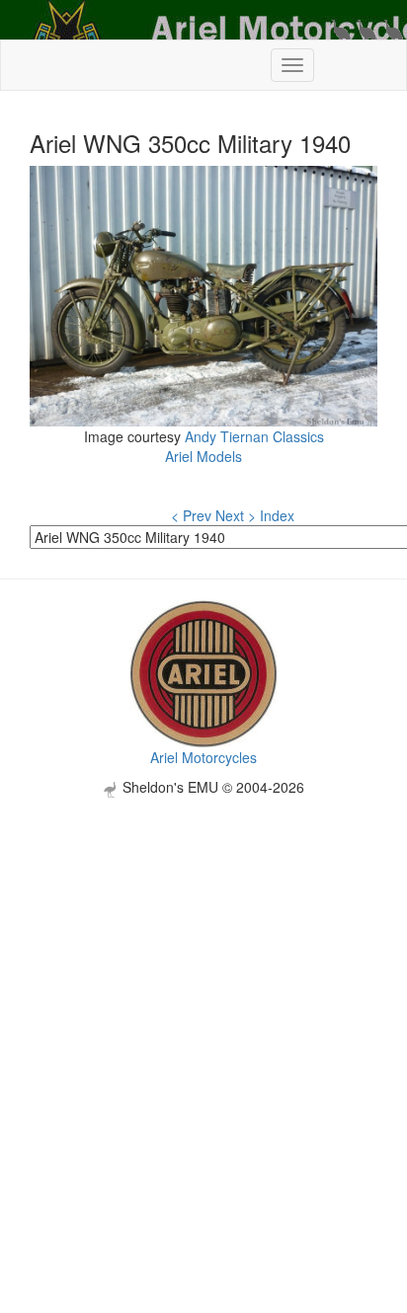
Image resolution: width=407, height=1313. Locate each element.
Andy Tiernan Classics (254, 436)
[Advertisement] (203, 1001)
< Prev (191, 515)
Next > (235, 515)
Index (277, 515)
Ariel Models (203, 456)
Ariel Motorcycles (203, 757)
